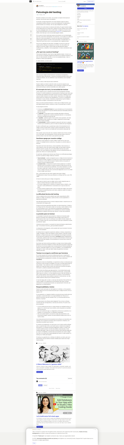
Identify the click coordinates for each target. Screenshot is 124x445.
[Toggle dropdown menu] (72, 343)
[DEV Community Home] (30, 1)
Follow (85, 8)
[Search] (34, 1)
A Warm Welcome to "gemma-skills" (49, 364)
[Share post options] (31, 46)
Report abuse (58, 388)
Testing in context (80, 33)
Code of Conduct (51, 388)
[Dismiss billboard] (95, 429)
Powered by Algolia (61, 1)
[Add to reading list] (30, 39)
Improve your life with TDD (82, 29)
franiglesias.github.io (55, 6)
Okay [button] (34, 443)
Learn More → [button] (80, 70)
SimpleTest (58, 31)
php (38, 14)
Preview (45, 385)
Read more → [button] (39, 371)
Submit (40, 385)
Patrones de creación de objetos (83, 37)
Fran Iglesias (41, 5)
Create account (90, 1)
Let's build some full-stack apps (48, 416)
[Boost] (30, 43)
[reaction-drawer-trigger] (31, 31)
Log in (85, 1)
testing (40, 14)
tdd (44, 14)
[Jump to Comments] (30, 35)
